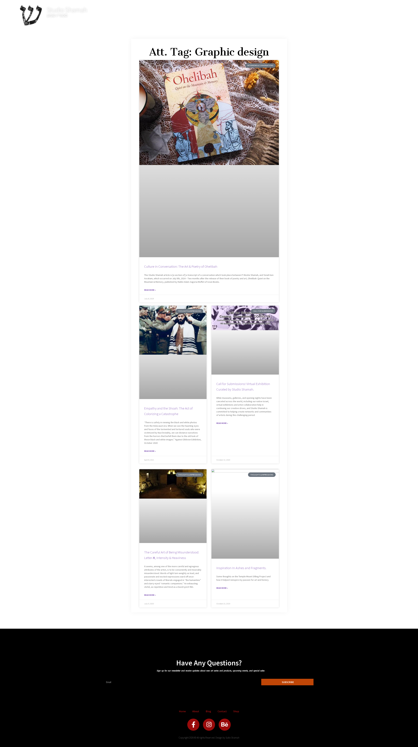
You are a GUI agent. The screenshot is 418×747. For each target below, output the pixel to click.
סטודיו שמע (57, 15)
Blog (208, 711)
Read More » (150, 290)
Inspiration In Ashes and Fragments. (241, 568)
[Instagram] (209, 725)
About (195, 711)
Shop (236, 711)
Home (182, 711)
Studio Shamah (67, 10)
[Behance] (225, 725)
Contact (222, 711)
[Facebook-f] (193, 725)
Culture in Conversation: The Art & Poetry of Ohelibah (180, 266)
